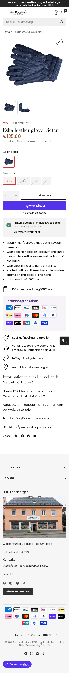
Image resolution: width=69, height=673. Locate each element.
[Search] (61, 22)
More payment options (34, 212)
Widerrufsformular (18, 591)
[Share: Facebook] (15, 436)
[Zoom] (59, 42)
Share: (7, 436)
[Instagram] (12, 583)
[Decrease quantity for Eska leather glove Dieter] (5, 195)
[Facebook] (6, 583)
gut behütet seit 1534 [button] (16, 552)
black (8, 161)
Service (8, 478)
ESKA (5, 123)
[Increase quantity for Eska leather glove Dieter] (16, 195)
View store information (27, 231)
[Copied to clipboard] (34, 436)
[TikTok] (26, 583)
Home (6, 32)
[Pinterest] (19, 583)
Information (12, 467)
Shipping (21, 141)
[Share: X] (22, 436)
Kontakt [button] (8, 574)
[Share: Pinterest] (28, 436)
